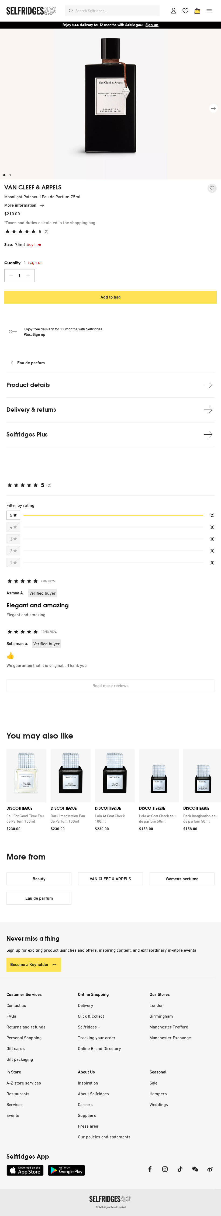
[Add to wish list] (212, 188)
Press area (88, 1126)
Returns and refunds (26, 1026)
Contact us (16, 1005)
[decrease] (11, 275)
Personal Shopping (24, 1037)
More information (20, 205)
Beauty (39, 878)
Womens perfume (182, 878)
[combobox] (116, 10)
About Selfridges (93, 1093)
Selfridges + (89, 1026)
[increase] (28, 275)
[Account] (173, 10)
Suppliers (87, 1115)
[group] (110, 792)
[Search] (71, 10)
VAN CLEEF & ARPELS (32, 187)
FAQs (11, 1016)
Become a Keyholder (29, 964)
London (157, 1005)
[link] (25, 818)
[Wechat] (195, 1172)
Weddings (159, 1104)
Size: (14, 244)
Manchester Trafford (169, 1026)
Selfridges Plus (27, 434)
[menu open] (209, 10)
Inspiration (88, 1082)
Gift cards (15, 1048)
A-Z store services (23, 1082)
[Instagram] (165, 1172)
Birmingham (161, 1016)
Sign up (152, 25)
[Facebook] (150, 1172)
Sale (153, 1082)
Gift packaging (19, 1059)
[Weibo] (210, 1172)
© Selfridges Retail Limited (111, 1207)
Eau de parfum (31, 362)
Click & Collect (91, 1016)
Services (14, 1104)
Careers (85, 1104)
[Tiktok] (180, 1172)
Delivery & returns (31, 410)
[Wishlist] (185, 10)
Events (12, 1115)
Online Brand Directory (99, 1048)
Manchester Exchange (170, 1037)
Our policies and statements (104, 1136)
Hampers (158, 1093)
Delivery (85, 1005)
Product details (28, 385)
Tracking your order (97, 1037)
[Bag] (197, 10)
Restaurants (17, 1093)
